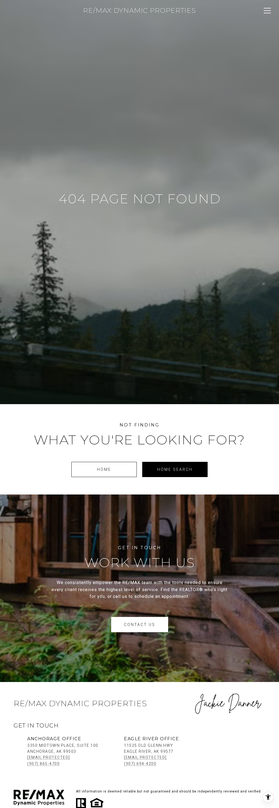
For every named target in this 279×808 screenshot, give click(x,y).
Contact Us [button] (139, 624)
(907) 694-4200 (140, 763)
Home (104, 469)
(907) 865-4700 (43, 763)
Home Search (175, 469)
